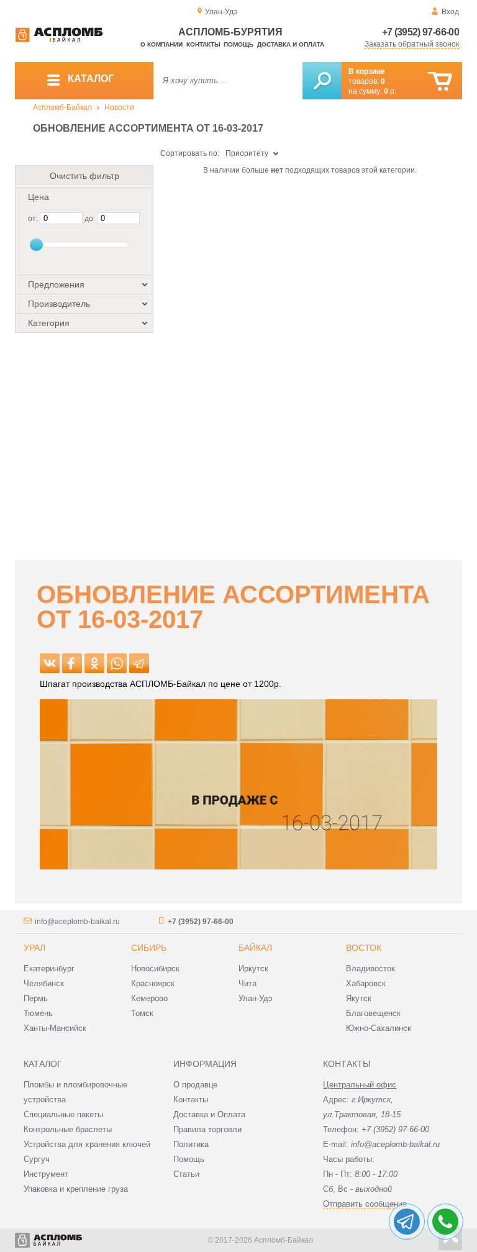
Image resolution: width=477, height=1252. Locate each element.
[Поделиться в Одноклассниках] (94, 663)
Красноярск (153, 983)
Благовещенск (373, 1013)
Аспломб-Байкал (62, 107)
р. (390, 91)
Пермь (36, 998)
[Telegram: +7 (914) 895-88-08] (407, 1222)
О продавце (195, 1084)
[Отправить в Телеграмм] (139, 663)
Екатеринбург (49, 968)
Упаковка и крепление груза (76, 1189)
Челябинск (44, 983)
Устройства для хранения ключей (87, 1144)
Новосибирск (155, 968)
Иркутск (253, 968)
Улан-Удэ (255, 998)
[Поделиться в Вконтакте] (50, 663)
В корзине (366, 71)
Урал (34, 948)
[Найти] (322, 80)
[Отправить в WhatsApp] (117, 663)
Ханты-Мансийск (55, 1028)
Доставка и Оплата (209, 1114)
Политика (191, 1144)
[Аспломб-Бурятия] (59, 39)
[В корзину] (440, 81)
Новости (119, 107)
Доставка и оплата (290, 44)
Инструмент (46, 1174)
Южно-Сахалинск (378, 1028)
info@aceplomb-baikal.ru (77, 921)
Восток (363, 948)
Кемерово (149, 998)
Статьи (186, 1174)
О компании (161, 44)
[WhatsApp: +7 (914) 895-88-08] (445, 1222)
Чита (247, 983)
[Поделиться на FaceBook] (72, 663)
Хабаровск (366, 983)
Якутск (358, 998)
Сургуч (37, 1159)
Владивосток (370, 968)
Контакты (203, 44)
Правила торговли (207, 1129)
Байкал (255, 948)
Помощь (238, 44)
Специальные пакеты (63, 1114)
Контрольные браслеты (68, 1129)
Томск (142, 1013)
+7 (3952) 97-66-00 (420, 32)
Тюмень (38, 1013)
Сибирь (148, 948)
